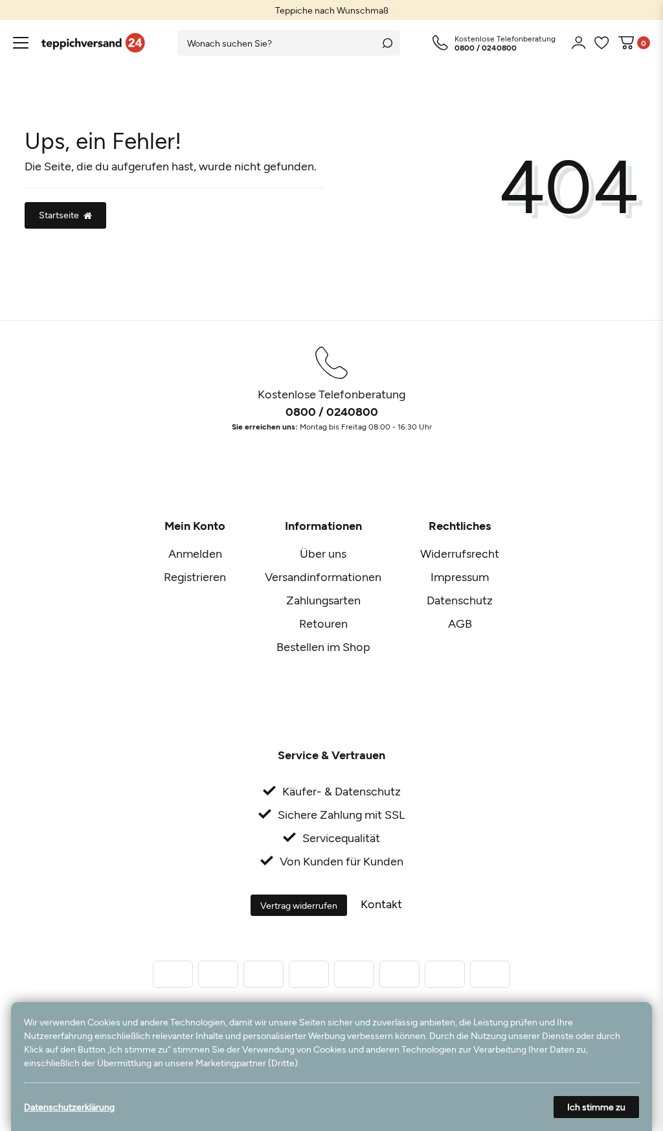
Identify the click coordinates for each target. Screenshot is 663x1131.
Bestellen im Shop (323, 646)
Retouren (323, 623)
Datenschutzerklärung (69, 1106)
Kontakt (381, 904)
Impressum (460, 576)
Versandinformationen (323, 576)
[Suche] (387, 43)
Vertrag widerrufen (298, 905)
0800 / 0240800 (332, 411)
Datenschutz (460, 600)
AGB (460, 623)
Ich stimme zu (596, 1106)
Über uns (323, 553)
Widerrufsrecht (459, 553)
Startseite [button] (59, 214)
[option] (331, 10)
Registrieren (195, 576)
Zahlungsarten (323, 600)
